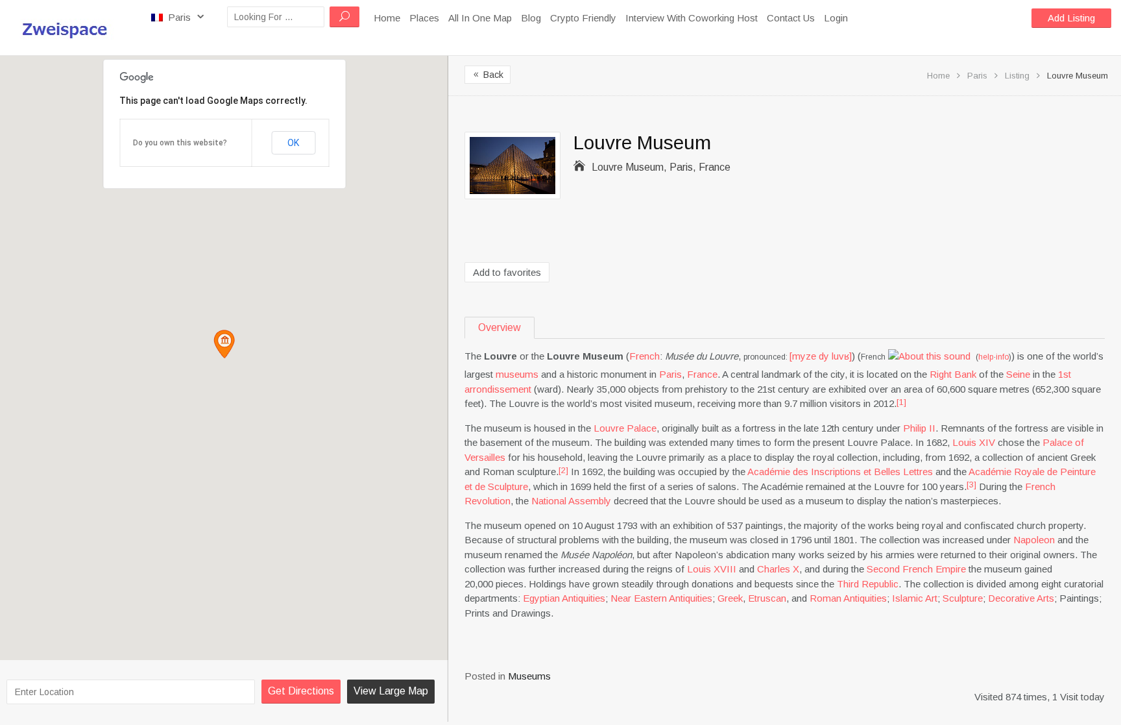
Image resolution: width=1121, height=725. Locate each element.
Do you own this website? (180, 142)
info (1002, 357)
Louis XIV (973, 442)
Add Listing (1071, 17)
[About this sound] (929, 356)
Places (424, 17)
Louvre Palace (625, 428)
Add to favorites (507, 272)
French (644, 356)
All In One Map (480, 17)
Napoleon (1034, 539)
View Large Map (391, 690)
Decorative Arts (1021, 598)
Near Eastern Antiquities (661, 598)
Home (387, 17)
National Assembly (571, 500)
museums (517, 374)
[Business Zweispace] (71, 27)
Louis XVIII (711, 568)
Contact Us (791, 17)
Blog (531, 17)
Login (836, 17)
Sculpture (963, 598)
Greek (730, 598)
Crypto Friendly (583, 17)
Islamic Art (914, 598)
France (702, 374)
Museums (529, 676)
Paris (179, 17)
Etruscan (767, 598)
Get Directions (301, 690)
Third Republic (867, 583)
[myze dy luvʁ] (821, 356)
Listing (1017, 75)
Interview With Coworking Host (691, 17)
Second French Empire (916, 568)
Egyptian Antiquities (564, 598)
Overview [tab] (499, 327)
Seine (1018, 374)
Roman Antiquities (848, 598)
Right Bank (953, 374)
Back (487, 74)
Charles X (778, 568)
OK (293, 143)
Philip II (919, 428)
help (985, 357)
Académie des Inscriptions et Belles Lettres (840, 471)
